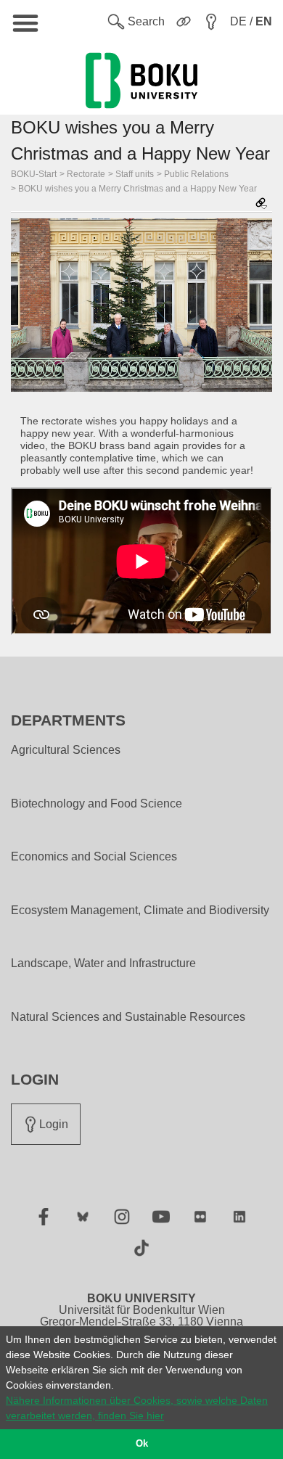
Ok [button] (142, 1444)
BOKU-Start (34, 174)
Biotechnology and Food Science (96, 804)
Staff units (134, 174)
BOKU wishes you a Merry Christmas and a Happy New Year (137, 189)
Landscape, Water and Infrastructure (103, 963)
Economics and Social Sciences (94, 857)
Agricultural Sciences (65, 750)
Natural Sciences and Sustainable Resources (128, 1017)
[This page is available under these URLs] (261, 204)
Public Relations (196, 174)
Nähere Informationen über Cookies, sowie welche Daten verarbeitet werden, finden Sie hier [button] (137, 1407)
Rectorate (86, 174)
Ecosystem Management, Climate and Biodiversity (140, 910)
